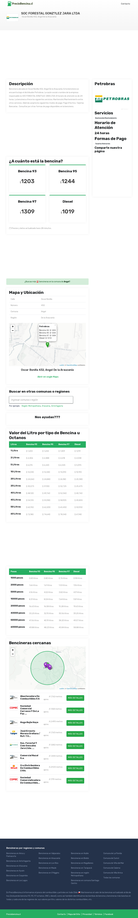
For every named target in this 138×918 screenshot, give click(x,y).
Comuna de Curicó (111, 858)
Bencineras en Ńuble (80, 853)
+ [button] (13, 326)
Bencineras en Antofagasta (18, 861)
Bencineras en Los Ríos (48, 863)
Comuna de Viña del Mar (113, 863)
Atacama (46, 406)
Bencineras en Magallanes (82, 863)
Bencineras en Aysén (15, 871)
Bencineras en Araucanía (49, 858)
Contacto (125, 4)
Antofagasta (57, 406)
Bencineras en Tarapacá (81, 868)
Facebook (109, 914)
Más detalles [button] (75, 698)
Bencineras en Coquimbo (17, 875)
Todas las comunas (111, 878)
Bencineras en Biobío (80, 858)
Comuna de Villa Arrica (113, 873)
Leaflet (61, 365)
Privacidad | (88, 914)
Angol (66, 281)
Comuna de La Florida (112, 853)
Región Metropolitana (31, 406)
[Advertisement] (69, 57)
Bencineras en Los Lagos (16, 880)
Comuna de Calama (111, 868)
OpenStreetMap (72, 365)
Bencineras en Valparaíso (49, 853)
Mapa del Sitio (74, 914)
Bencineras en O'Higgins (49, 873)
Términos (98, 914)
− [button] (13, 330)
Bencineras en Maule (47, 868)
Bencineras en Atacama (16, 866)
